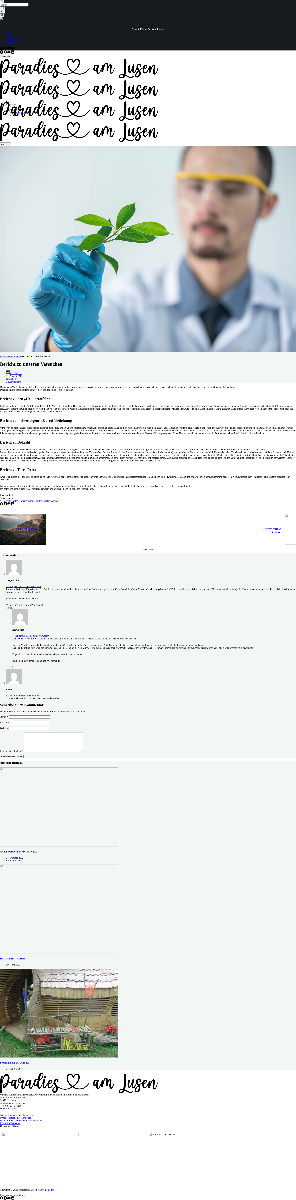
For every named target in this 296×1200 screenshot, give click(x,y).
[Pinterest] (9, 504)
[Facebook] (5, 52)
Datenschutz (18, 1195)
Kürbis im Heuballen (10, 1123)
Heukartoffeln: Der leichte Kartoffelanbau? (21, 1120)
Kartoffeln (31, 501)
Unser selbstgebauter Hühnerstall (16, 1117)
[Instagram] (2, 52)
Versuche (54, 501)
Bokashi (5, 501)
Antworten (35, 586)
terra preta (43, 501)
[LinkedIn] (12, 504)
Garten (21, 501)
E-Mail (4, 722)
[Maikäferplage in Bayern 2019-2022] (59, 845)
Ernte (13, 501)
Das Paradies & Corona (12, 958)
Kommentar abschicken (11, 757)
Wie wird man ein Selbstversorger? (17, 1115)
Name (4, 717)
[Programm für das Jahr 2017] (59, 1056)
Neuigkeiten (12, 379)
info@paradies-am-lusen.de (13, 1103)
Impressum (5, 1195)
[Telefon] (12, 52)
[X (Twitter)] (5, 504)
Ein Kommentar (14, 860)
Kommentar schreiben (11, 751)
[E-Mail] (9, 52)
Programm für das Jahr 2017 (15, 1062)
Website (4, 728)
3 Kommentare (13, 381)
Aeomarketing (47, 1189)
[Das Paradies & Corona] (59, 952)
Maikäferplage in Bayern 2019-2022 (18, 851)
